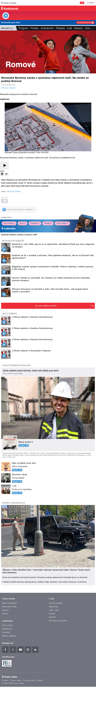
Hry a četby (8, 223)
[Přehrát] (4, 166)
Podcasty (6, 632)
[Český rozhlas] (8, 3)
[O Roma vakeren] (48, 52)
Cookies (5, 680)
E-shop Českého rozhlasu (16, 365)
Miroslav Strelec (14, 191)
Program (23, 28)
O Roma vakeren (8, 88)
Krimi (22, 223)
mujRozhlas (6, 217)
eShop (5, 614)
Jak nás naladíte (56, 603)
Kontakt (52, 617)
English (40, 680)
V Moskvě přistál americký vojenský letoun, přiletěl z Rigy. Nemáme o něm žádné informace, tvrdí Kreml (44, 582)
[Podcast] (2, 174)
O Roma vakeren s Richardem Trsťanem (31, 350)
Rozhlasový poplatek (58, 621)
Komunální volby (9, 607)
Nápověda (53, 607)
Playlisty (60, 28)
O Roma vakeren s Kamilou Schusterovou (32, 317)
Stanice (5, 610)
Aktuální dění (8, 28)
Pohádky (34, 223)
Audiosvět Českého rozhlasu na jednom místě (19, 235)
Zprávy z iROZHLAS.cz (13, 503)
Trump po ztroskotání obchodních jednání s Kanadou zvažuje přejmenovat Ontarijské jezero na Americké (44, 577)
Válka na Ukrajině (9, 603)
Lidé (69, 28)
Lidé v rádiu (54, 610)
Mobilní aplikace (9, 636)
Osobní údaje (16, 680)
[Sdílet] (6, 174)
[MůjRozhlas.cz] (4, 99)
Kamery (78, 28)
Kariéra (52, 614)
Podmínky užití (29, 680)
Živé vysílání (61, 223)
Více (88, 28)
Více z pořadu (9, 314)
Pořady (34, 28)
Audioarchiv (47, 28)
